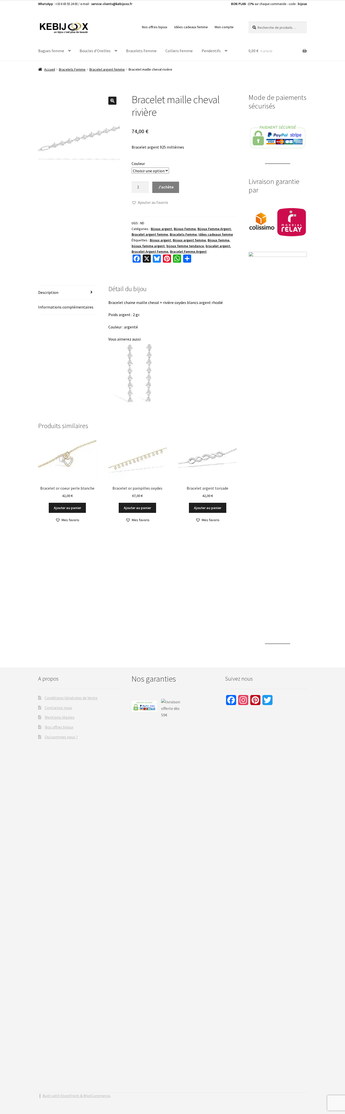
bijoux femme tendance (185, 246)
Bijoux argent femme (189, 240)
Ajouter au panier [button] (67, 508)
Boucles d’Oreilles (95, 50)
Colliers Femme (179, 50)
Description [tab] (48, 292)
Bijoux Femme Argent (214, 229)
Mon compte (224, 27)
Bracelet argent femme (107, 69)
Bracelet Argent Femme (150, 251)
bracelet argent (218, 246)
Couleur (138, 163)
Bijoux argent (161, 229)
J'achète (166, 186)
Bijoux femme (218, 240)
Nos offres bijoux (154, 27)
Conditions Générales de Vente (71, 697)
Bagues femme (51, 50)
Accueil (49, 69)
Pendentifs (211, 50)
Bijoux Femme (185, 229)
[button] (112, 101)
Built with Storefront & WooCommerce (76, 1095)
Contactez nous (58, 707)
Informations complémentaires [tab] (65, 307)
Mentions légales (60, 717)
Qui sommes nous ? (61, 736)
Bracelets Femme (141, 50)
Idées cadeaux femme (191, 27)
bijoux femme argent (148, 246)
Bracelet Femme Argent (188, 251)
